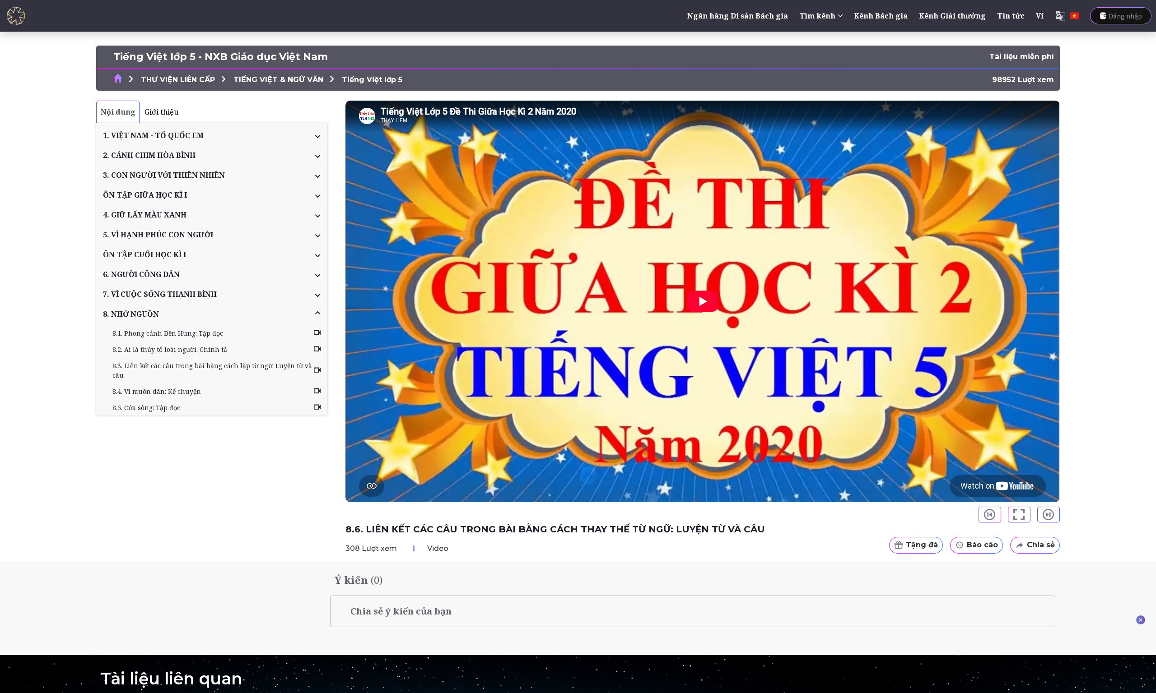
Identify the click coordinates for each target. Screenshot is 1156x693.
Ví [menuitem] (1040, 16)
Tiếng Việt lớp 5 (372, 79)
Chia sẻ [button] (1041, 545)
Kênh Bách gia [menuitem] (881, 16)
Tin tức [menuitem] (1011, 16)
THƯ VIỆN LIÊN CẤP (178, 79)
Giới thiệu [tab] (161, 112)
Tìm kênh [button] (817, 16)
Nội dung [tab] (118, 112)
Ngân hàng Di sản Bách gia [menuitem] (737, 16)
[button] (212, 135)
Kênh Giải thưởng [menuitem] (952, 16)
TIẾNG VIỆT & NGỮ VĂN (278, 79)
